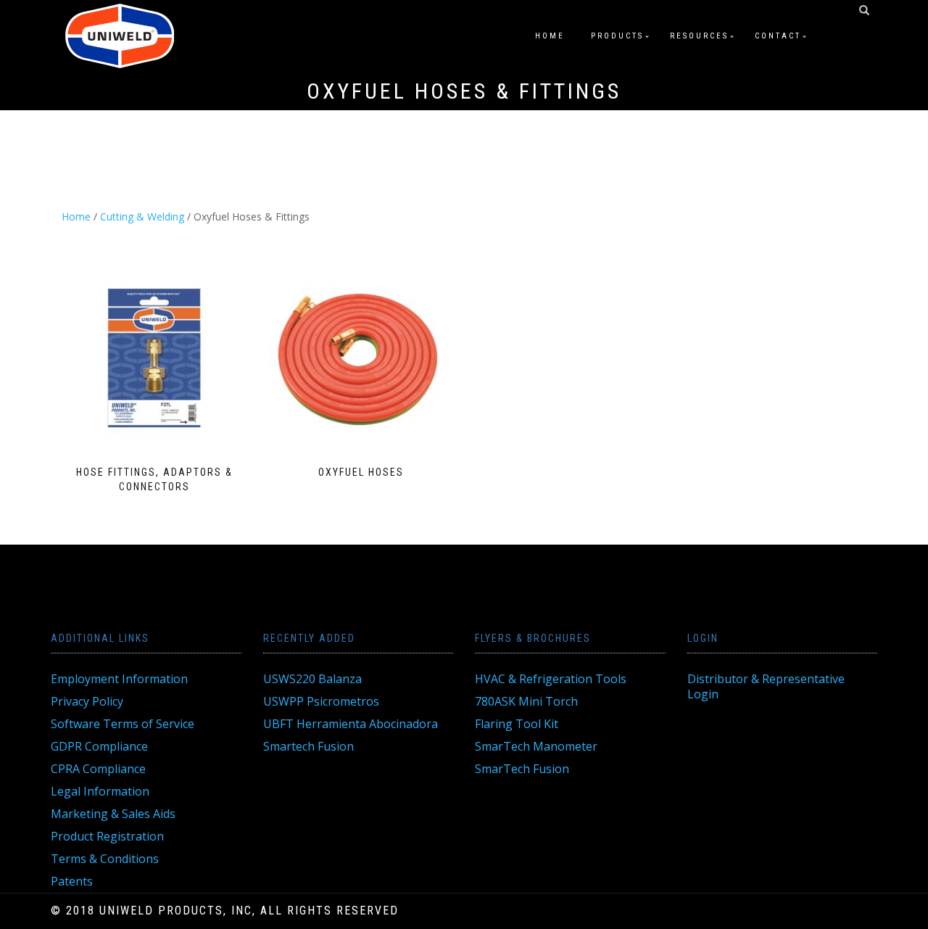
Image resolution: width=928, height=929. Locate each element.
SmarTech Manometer (536, 746)
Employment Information (119, 679)
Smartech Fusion (308, 746)
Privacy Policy (87, 701)
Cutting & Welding (142, 216)
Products (617, 36)
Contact (778, 36)
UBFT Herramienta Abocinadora (350, 724)
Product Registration (107, 836)
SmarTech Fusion (522, 769)
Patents (72, 881)
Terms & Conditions (105, 859)
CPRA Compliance (98, 769)
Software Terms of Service (122, 724)
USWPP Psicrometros (321, 701)
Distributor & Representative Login (766, 686)
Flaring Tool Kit (516, 724)
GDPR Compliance (99, 746)
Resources (699, 36)
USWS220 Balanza (312, 679)
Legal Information (100, 791)
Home (550, 36)
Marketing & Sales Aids (113, 814)
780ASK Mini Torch (526, 701)
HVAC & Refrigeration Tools (550, 679)
